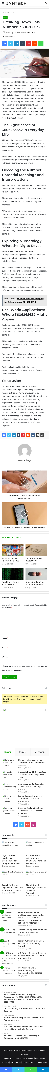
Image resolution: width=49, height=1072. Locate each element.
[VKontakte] (33, 435)
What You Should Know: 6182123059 (10, 559)
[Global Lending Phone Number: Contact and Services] (9, 933)
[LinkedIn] (14, 435)
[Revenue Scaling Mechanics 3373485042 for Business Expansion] (9, 811)
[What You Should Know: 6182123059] (12, 550)
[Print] (42, 435)
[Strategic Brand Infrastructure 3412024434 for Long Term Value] (9, 775)
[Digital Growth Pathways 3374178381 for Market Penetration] (9, 799)
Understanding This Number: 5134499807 (35, 583)
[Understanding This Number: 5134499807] (36, 574)
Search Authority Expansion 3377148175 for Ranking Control (31, 786)
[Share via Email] (37, 435)
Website (5, 657)
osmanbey (9, 33)
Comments (40, 752)
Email (5, 647)
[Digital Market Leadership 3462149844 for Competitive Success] (9, 763)
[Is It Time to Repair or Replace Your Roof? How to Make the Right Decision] (9, 958)
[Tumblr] (18, 435)
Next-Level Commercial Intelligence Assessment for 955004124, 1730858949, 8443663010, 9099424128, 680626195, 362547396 (31, 917)
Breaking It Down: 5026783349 (10, 583)
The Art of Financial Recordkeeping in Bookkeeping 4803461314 (30, 970)
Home (6, 12)
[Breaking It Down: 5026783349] (12, 574)
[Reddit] (28, 435)
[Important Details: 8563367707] (36, 550)
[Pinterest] (23, 435)
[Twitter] (9, 435)
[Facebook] (4, 435)
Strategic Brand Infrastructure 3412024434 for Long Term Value (32, 774)
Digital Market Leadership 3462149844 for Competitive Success (31, 762)
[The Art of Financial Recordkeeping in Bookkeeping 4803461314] (9, 971)
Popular (22, 752)
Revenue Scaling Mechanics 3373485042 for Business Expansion (31, 811)
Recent (7, 752)
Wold (12, 12)
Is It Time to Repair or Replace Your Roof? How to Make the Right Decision (32, 955)
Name (5, 638)
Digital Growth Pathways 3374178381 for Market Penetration (30, 798)
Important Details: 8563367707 (34, 559)
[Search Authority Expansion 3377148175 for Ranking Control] (9, 787)
